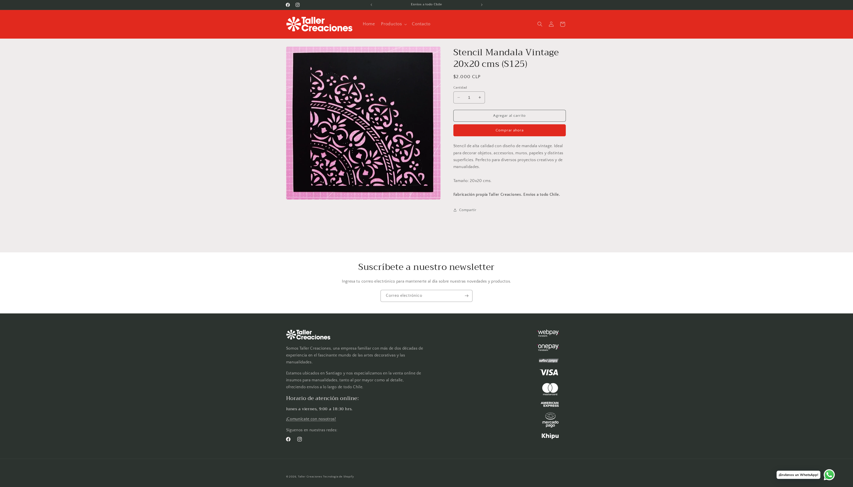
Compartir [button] (467, 210)
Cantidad (460, 87)
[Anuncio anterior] (371, 5)
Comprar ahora (510, 130)
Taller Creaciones (310, 476)
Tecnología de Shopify (338, 476)
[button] (393, 24)
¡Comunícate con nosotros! (311, 419)
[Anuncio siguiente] (481, 5)
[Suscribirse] (466, 296)
